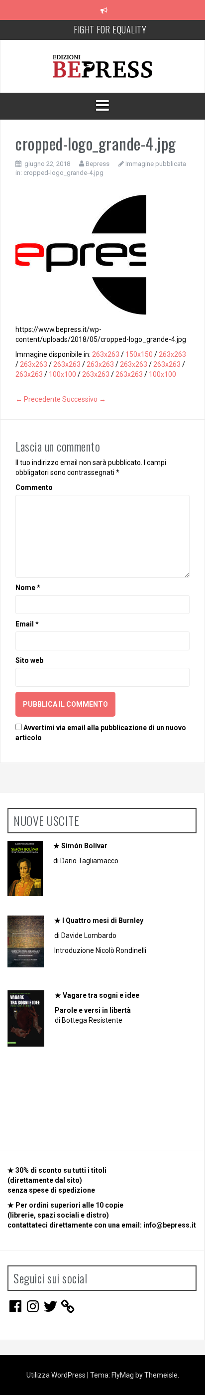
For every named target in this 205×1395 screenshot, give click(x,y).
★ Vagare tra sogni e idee (97, 995)
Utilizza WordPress (56, 1375)
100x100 (62, 374)
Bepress (97, 163)
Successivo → (84, 399)
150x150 (139, 354)
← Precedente (38, 399)
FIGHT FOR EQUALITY (110, 29)
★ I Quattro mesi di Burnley (98, 921)
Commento (34, 487)
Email (27, 624)
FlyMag (122, 1375)
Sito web (29, 660)
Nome (27, 588)
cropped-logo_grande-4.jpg (63, 172)
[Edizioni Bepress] (102, 66)
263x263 (105, 354)
